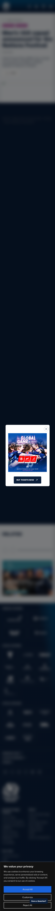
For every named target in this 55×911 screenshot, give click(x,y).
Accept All (27, 889)
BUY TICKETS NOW (25, 480)
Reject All (27, 905)
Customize (27, 897)
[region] (27, 886)
